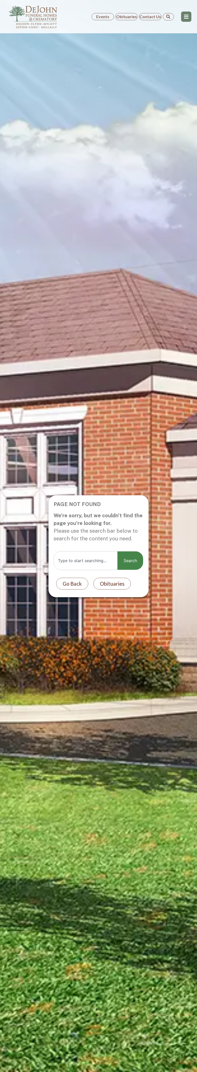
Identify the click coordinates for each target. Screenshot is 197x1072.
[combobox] (85, 560)
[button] (186, 17)
